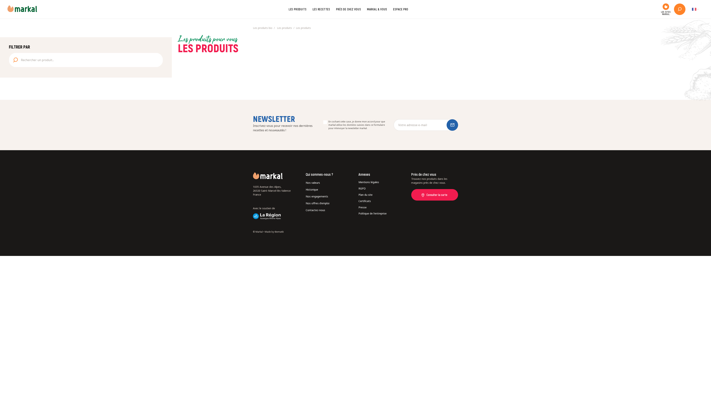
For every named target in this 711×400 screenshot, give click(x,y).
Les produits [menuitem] (284, 28)
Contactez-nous (315, 210)
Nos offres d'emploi (317, 203)
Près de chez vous (348, 9)
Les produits (298, 9)
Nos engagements (317, 196)
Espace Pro (400, 9)
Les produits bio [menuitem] (262, 28)
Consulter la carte (436, 194)
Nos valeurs (313, 182)
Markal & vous (377, 9)
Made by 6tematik (274, 231)
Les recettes (321, 9)
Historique (312, 189)
